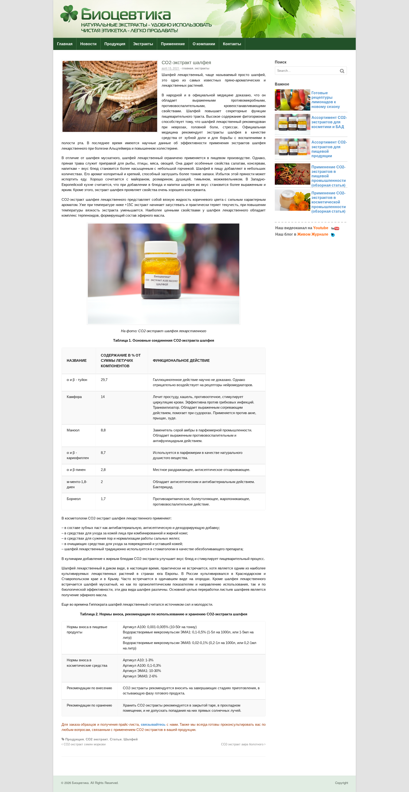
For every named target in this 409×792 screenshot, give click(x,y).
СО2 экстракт (97, 739)
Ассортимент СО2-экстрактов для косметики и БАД (329, 122)
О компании (204, 44)
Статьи (116, 739)
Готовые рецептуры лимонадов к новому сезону (325, 99)
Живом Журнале (312, 234)
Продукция (114, 44)
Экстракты (143, 44)
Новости (88, 44)
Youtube (320, 228)
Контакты (232, 44)
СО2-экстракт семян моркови (84, 744)
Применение (173, 44)
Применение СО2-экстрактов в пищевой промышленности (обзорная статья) (328, 176)
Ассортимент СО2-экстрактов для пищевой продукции (329, 148)
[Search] (342, 70)
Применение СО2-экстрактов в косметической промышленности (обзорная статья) (328, 202)
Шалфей (131, 739)
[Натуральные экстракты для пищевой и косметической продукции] (204, 35)
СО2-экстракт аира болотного (242, 744)
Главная (64, 44)
